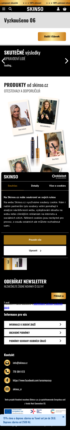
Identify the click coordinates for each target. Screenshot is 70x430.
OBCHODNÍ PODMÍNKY (19, 332)
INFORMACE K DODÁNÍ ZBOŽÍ (22, 324)
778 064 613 (19, 371)
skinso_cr (17, 389)
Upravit (33, 250)
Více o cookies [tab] (57, 185)
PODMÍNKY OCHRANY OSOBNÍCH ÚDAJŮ (27, 341)
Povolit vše (35, 239)
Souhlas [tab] (12, 185)
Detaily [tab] (35, 185)
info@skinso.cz (20, 363)
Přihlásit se (59, 295)
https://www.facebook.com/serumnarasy (32, 380)
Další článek (52, 36)
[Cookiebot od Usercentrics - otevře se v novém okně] (52, 177)
